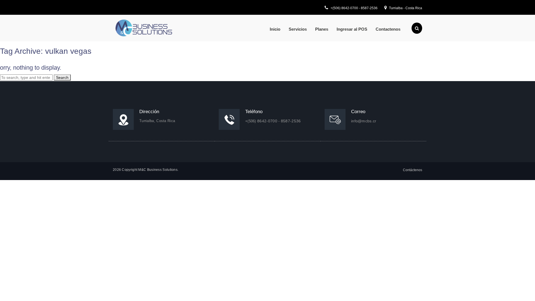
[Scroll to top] (523, 289)
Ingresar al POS (352, 29)
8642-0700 (350, 8)
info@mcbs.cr (363, 121)
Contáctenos (412, 170)
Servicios (298, 29)
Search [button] (62, 77)
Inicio (275, 29)
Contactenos (388, 29)
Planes (321, 29)
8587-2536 (369, 8)
